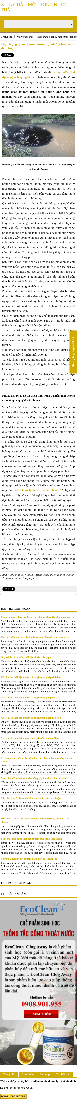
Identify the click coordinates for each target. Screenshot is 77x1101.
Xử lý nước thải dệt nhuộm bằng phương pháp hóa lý (30, 697)
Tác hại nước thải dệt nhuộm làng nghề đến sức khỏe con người (35, 637)
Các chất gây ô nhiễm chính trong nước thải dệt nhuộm (31, 798)
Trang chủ (9, 1074)
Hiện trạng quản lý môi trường (55, 574)
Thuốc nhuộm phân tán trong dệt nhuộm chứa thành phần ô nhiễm (37, 616)
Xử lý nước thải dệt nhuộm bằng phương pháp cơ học (30, 737)
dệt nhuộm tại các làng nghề (17, 578)
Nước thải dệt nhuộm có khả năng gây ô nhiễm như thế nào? (34, 778)
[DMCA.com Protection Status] (13, 1098)
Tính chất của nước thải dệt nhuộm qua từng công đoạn (31, 838)
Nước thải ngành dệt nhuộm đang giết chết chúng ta (29, 858)
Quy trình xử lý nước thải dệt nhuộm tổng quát (26, 657)
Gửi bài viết (63, 1074)
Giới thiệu (28, 1074)
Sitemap (45, 1074)
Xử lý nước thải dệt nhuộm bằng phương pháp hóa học (31, 717)
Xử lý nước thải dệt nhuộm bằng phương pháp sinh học (31, 677)
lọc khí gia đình (66, 1081)
